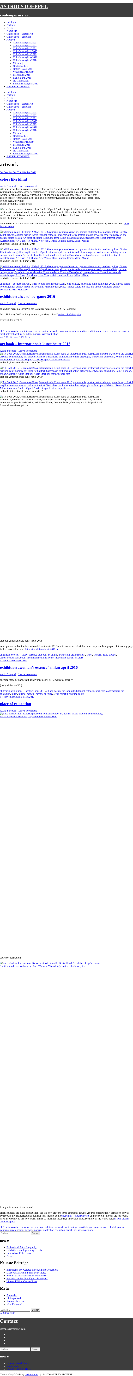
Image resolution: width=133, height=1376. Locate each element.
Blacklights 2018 (21, 74)
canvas (75, 283)
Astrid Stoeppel (8, 186)
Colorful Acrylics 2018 (24, 60)
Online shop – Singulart (18, 36)
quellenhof (48, 1230)
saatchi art (47, 334)
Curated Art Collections (18, 1253)
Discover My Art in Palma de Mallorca (26, 1272)
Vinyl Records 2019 (23, 71)
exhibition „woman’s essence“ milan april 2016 (39, 667)
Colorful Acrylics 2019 (24, 54)
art (36, 331)
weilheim (107, 286)
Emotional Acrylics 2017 (25, 83)
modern (55, 286)
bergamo (63, 331)
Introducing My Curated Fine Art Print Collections (32, 1269)
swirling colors (76, 693)
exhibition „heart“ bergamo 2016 (27, 296)
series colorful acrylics (69, 314)
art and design (53, 691)
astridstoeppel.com (55, 283)
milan (28, 334)
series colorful (61, 693)
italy (22, 334)
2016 (25, 654)
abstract (17, 283)
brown (103, 1227)
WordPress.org (14, 1304)
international (12, 334)
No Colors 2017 (21, 80)
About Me (11, 30)
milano (21, 693)
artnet (89, 654)
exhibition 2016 (106, 283)
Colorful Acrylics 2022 (24, 45)
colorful (15, 331)
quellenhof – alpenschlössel (75, 1215)
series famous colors (70, 286)
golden (3, 286)
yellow (116, 286)
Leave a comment (27, 186)
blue (68, 283)
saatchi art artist (75, 657)
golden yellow (15, 286)
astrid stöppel (38, 283)
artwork (26, 283)
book (22, 657)
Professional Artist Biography (21, 1247)
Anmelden (11, 1295)
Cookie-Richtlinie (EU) (18, 1369)
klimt (47, 286)
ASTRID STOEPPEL (24, 6)
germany (4, 1230)
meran (20, 1230)
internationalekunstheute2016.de (41, 649)
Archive (10, 39)
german (121, 1227)
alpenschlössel (47, 1227)
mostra (39, 693)
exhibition (82, 331)
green (27, 286)
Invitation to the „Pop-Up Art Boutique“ (27, 1278)
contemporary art (115, 691)
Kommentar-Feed (15, 1301)
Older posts (7, 1313)
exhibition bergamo (98, 331)
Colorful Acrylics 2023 (24, 42)
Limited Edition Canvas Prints (21, 1281)
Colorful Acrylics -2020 (25, 51)
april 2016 (40, 691)
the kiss (86, 286)
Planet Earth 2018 (22, 77)
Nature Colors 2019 (23, 69)
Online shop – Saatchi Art (19, 33)
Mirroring (18, 63)
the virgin (96, 286)
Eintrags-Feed (13, 1298)
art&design (64, 654)
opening (48, 693)
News (9, 28)
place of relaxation (15, 704)
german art (115, 331)
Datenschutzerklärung (17, 1363)
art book (42, 654)
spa (79, 1230)
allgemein (5, 283)
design (72, 331)
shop (55, 334)
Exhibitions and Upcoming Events (24, 1250)
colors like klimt (13, 179)
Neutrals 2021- (20, 66)
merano (28, 1230)
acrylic (34, 1227)
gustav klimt (37, 286)
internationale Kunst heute (40, 657)
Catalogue (11, 22)
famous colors (122, 283)
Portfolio (10, 25)
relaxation (60, 1230)
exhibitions (26, 331)
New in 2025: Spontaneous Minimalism (26, 1275)
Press (9, 1256)
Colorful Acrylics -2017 (25, 57)
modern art (60, 657)
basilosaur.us (31, 1374)
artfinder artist (78, 654)
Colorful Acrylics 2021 (24, 48)
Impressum (12, 1366)
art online (43, 331)
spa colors (87, 1230)
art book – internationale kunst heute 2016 (35, 344)
